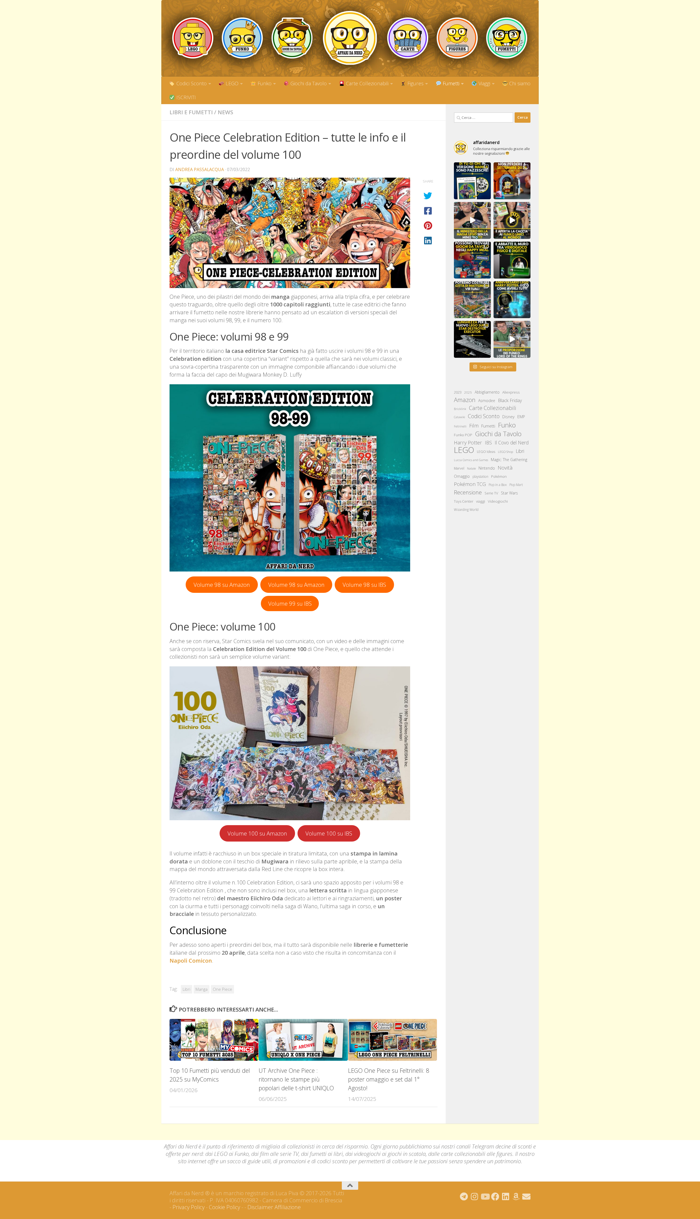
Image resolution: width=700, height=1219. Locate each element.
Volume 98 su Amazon (222, 584)
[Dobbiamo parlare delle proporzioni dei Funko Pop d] (512, 339)
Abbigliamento (487, 392)
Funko (264, 83)
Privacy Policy (189, 1207)
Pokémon (499, 476)
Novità (505, 467)
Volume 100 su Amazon (257, 833)
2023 (458, 392)
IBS (488, 442)
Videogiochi (498, 501)
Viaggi (483, 83)
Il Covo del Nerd (512, 442)
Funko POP (463, 434)
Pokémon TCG (470, 484)
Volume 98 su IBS (364, 584)
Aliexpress (511, 392)
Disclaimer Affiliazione (274, 1207)
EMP (521, 416)
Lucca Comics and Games (471, 460)
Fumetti (450, 83)
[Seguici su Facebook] (495, 1196)
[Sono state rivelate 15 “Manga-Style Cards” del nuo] (472, 180)
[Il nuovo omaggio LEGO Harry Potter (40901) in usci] (472, 220)
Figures (415, 83)
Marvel (459, 468)
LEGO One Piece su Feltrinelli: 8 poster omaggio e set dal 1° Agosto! (388, 1079)
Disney (508, 416)
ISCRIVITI (185, 97)
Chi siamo (519, 83)
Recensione (468, 492)
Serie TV (491, 493)
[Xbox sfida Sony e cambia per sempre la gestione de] (512, 260)
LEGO (231, 83)
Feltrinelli (460, 426)
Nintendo (487, 468)
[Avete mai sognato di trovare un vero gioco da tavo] (472, 260)
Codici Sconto (191, 83)
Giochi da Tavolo (308, 83)
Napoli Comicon (191, 960)
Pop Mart (516, 484)
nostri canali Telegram (467, 1146)
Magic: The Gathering (509, 459)
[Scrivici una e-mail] (526, 1196)
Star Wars (509, 493)
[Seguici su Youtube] (485, 1196)
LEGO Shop (505, 452)
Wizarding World (466, 509)
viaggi (480, 501)
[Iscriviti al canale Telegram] (464, 1196)
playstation (480, 476)
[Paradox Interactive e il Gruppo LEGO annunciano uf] (472, 299)
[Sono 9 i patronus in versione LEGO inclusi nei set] (512, 299)
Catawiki (459, 417)
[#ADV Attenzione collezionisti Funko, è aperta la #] (512, 220)
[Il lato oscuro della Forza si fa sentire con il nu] (472, 339)
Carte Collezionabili (367, 83)
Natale (471, 468)
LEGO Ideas (486, 451)
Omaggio (462, 476)
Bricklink (460, 409)
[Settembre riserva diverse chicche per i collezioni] (512, 180)
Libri (186, 989)
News (225, 112)
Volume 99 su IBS (290, 603)
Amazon (465, 399)
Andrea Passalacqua (199, 169)
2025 (468, 392)
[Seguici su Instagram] (474, 1196)
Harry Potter (468, 442)
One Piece (222, 989)
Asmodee (486, 400)
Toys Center (463, 501)
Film (474, 425)
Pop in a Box (498, 484)
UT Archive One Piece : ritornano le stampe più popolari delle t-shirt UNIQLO (296, 1079)
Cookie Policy (224, 1207)
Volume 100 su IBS (328, 833)
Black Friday (510, 400)
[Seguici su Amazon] (516, 1196)
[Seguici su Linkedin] (505, 1196)
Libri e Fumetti (191, 112)
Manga (202, 989)
